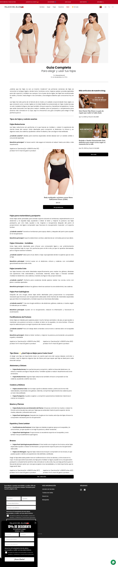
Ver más (93, 154)
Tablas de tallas (47, 493)
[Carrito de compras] (113, 7)
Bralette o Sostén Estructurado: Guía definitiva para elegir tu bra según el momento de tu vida (92, 142)
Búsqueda (45, 500)
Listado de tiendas (48, 489)
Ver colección (41, 477)
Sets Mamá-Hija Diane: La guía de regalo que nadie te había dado (91, 112)
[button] (35, 523)
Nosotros (45, 496)
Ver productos (58, 207)
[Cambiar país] (100, 7)
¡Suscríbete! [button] (19, 559)
